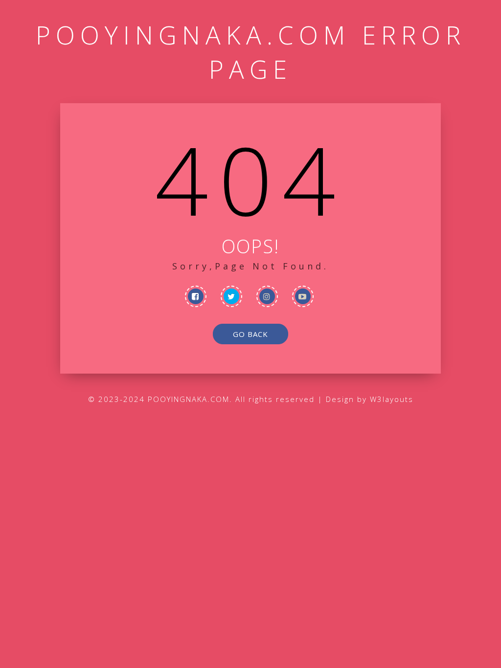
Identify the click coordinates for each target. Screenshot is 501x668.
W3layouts (391, 399)
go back (250, 334)
